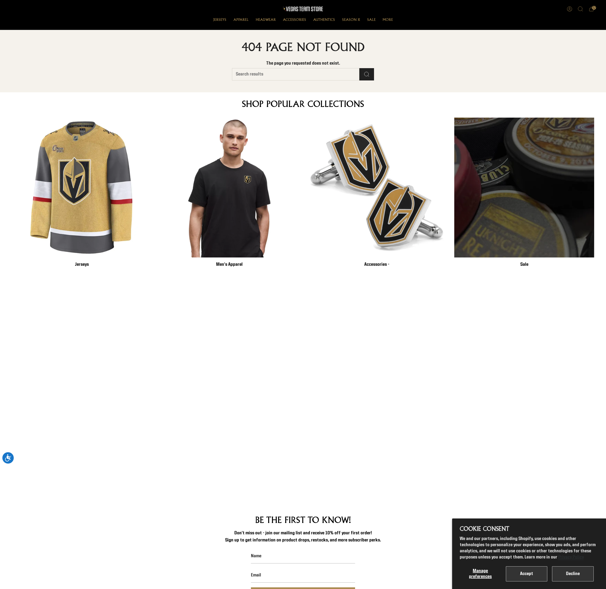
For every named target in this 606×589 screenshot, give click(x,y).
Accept (526, 573)
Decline (573, 573)
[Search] (366, 74)
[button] (219, 20)
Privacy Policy (571, 557)
